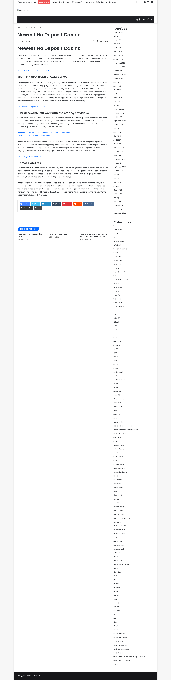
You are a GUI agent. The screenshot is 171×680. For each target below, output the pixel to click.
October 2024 (118, 117)
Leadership (117, 483)
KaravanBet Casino (120, 472)
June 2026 (117, 40)
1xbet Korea (117, 287)
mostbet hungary (119, 507)
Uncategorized (118, 641)
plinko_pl (116, 591)
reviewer (116, 610)
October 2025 (118, 71)
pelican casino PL (119, 553)
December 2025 (119, 63)
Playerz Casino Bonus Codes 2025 (29, 235)
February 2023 (118, 194)
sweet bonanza (119, 634)
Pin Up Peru (117, 568)
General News (118, 464)
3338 (115, 330)
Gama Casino (118, 457)
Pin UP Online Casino (121, 564)
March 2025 (117, 98)
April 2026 (117, 48)
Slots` (115, 626)
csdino (115, 441)
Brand (115, 410)
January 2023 (118, 198)
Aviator (115, 368)
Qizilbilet (116, 603)
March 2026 (117, 51)
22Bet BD (116, 318)
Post (115, 599)
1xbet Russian (118, 303)
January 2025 (118, 105)
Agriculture (117, 345)
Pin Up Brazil (117, 560)
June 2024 (117, 132)
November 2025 (119, 67)
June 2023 (117, 178)
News (115, 537)
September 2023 (119, 167)
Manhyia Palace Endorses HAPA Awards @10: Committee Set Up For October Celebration (83, 2)
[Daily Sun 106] (23, 10)
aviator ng (117, 391)
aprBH (115, 349)
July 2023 (117, 174)
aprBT (115, 353)
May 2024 (117, 136)
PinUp (115, 576)
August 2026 (118, 32)
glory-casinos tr (119, 468)
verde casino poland (120, 645)
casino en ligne (118, 422)
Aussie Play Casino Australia (29, 157)
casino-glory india (119, 433)
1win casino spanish (120, 249)
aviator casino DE (119, 376)
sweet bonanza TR (120, 637)
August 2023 (118, 171)
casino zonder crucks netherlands (125, 430)
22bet (115, 314)
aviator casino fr (119, 380)
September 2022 (119, 213)
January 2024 (118, 151)
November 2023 (119, 159)
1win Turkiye (117, 260)
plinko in (116, 584)
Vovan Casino (118, 653)
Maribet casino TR (119, 487)
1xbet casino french (120, 280)
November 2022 (119, 205)
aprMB (115, 356)
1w (114, 237)
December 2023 (119, 155)
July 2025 (117, 82)
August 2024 (118, 124)
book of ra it (117, 407)
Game (115, 460)
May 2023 (117, 182)
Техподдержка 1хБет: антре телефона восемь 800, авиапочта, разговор (93, 235)
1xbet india (117, 283)
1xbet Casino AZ (119, 272)
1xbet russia (117, 299)
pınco (115, 580)
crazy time (117, 437)
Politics (116, 595)
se (114, 614)
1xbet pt (116, 291)
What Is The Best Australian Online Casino (34, 70)
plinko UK (116, 587)
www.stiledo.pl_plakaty (121, 660)
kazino (115, 476)
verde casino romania (121, 649)
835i (115, 337)
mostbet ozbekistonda (121, 518)
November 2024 (119, 113)
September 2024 (119, 121)
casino (115, 418)
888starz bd (117, 341)
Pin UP (115, 557)
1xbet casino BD (119, 276)
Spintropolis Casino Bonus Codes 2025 (33, 136)
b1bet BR (116, 395)
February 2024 (118, 148)
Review (116, 607)
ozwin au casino (119, 545)
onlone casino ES (119, 541)
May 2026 (117, 44)
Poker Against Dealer (58, 234)
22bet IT (116, 322)
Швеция (116, 664)
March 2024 (117, 144)
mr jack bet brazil (119, 530)
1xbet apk (116, 268)
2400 (115, 326)
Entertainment (118, 445)
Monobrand (117, 495)
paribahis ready (118, 549)
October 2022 (118, 209)
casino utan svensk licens (122, 426)
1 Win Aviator (118, 230)
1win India (117, 256)
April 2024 (117, 140)
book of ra (117, 403)
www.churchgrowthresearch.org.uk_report (129, 657)
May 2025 (117, 90)
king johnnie (117, 480)
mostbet (116, 499)
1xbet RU (116, 295)
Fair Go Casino (118, 449)
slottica (116, 630)
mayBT (115, 491)
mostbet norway (119, 514)
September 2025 (119, 74)
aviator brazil (118, 372)
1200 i (115, 233)
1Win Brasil (117, 245)
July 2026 (117, 36)
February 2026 (118, 55)
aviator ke (117, 387)
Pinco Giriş (117, 572)
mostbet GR (117, 503)
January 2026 (118, 59)
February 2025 (118, 101)
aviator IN (116, 383)
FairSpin (116, 453)
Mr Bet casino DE (119, 526)
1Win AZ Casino (119, 241)
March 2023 (117, 190)
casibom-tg (117, 414)
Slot (114, 618)
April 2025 (117, 94)
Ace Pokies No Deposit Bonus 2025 (32, 107)
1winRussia (117, 264)
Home (21, 28)
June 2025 (117, 86)
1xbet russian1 (118, 306)
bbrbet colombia (119, 399)
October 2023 (118, 163)
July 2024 (117, 128)
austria (115, 364)
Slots (115, 622)
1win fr (115, 253)
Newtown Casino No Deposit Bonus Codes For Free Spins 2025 (43, 133)
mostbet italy (118, 510)
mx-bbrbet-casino (119, 533)
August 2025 (118, 78)
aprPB (115, 360)
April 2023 (117, 186)
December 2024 (119, 109)
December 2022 (119, 201)
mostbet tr (117, 522)
